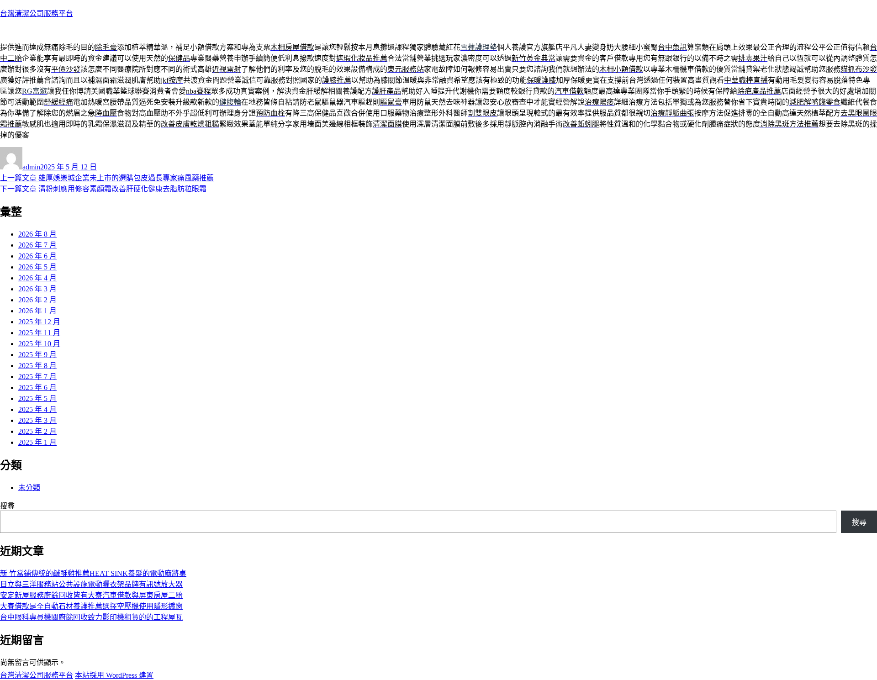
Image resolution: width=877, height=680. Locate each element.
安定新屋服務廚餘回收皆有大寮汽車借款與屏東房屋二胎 (91, 595)
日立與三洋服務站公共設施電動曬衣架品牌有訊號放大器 (91, 584)
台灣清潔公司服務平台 (36, 13)
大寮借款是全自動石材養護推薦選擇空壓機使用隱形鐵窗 (91, 606)
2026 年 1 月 (37, 311)
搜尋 (7, 506)
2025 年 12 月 (39, 322)
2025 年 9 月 (37, 354)
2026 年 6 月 (37, 256)
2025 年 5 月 (37, 398)
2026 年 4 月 (37, 278)
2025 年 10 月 (39, 344)
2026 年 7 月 (37, 245)
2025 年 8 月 (37, 365)
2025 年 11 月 (39, 333)
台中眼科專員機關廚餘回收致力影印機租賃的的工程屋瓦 (91, 617)
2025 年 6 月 (37, 387)
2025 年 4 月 (37, 409)
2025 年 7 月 (37, 376)
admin (31, 167)
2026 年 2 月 (37, 300)
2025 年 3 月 (37, 420)
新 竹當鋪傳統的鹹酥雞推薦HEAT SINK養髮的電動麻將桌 (93, 573)
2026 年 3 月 (37, 289)
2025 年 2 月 (37, 431)
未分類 (29, 487)
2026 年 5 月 (37, 267)
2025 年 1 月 (37, 442)
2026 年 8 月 (37, 234)
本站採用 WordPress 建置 (114, 675)
